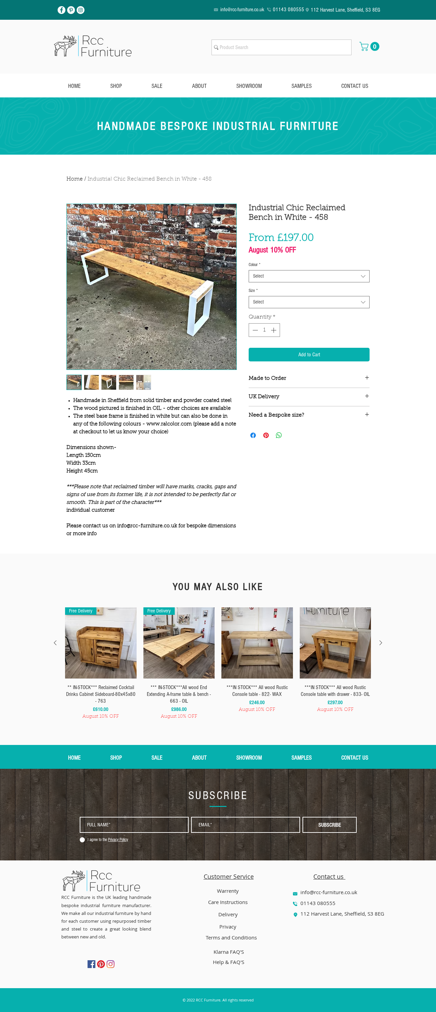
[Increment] (274, 330)
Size (253, 290)
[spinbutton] (264, 330)
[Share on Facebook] (253, 435)
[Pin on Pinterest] (266, 435)
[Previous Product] (55, 643)
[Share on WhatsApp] (279, 435)
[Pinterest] (71, 10)
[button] (370, 46)
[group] (218, 664)
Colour (255, 264)
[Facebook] (61, 10)
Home (74, 179)
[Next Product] (381, 643)
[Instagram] (80, 10)
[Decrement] (254, 330)
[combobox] (309, 276)
